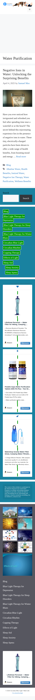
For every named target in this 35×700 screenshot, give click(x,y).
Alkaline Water (13, 169)
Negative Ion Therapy (12, 177)
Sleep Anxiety (12, 267)
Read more (21, 156)
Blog (8, 165)
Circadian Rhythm (12, 247)
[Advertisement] (17, 32)
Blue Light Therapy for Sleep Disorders (16, 227)
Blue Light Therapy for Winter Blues (17, 236)
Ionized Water (17, 173)
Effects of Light (11, 257)
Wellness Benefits (23, 181)
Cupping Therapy (12, 252)
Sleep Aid (8, 262)
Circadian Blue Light (13, 242)
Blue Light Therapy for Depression (14, 218)
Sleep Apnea (11, 272)
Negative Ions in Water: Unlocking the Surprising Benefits (17, 74)
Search (6, 193)
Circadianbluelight (17, 693)
